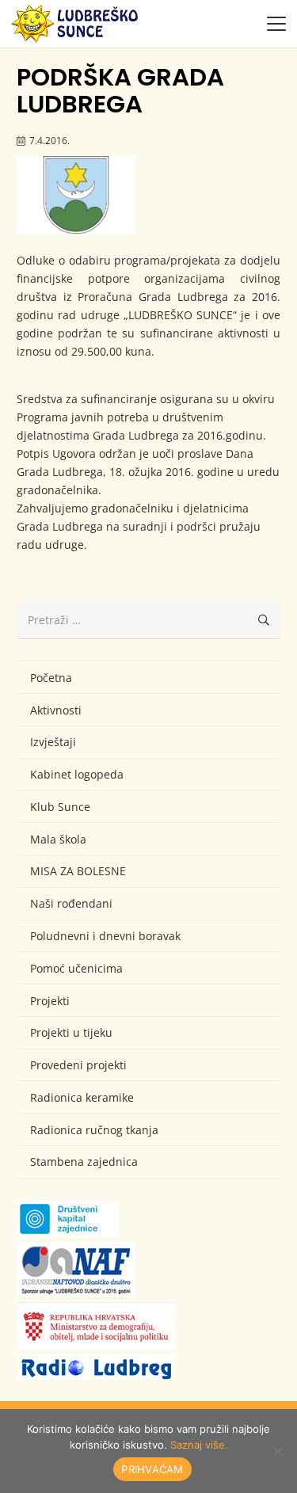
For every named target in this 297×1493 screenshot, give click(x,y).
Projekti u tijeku (71, 1032)
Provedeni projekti (78, 1064)
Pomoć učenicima (76, 968)
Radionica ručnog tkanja (94, 1129)
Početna (51, 677)
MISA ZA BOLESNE (78, 870)
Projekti (50, 1000)
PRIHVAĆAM (152, 1469)
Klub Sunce (60, 806)
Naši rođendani (71, 903)
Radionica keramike (82, 1097)
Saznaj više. (199, 1444)
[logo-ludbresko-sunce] (74, 24)
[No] (277, 1451)
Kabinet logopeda (77, 774)
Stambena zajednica (84, 1161)
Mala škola (58, 839)
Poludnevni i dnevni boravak (105, 935)
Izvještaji (53, 741)
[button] (276, 23)
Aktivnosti (56, 710)
